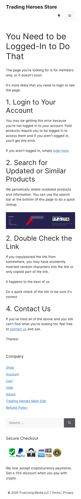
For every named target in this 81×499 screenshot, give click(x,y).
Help (9, 388)
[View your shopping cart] (58, 16)
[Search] (69, 423)
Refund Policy (17, 408)
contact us (18, 329)
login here (61, 151)
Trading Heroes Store (31, 7)
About (11, 394)
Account (12, 374)
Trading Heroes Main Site (26, 401)
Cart (9, 381)
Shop (10, 368)
